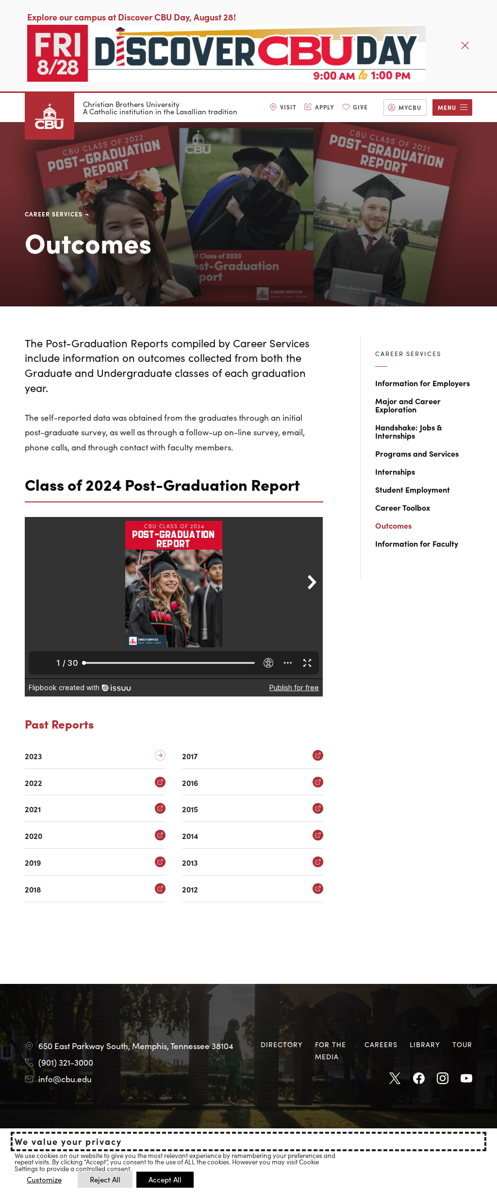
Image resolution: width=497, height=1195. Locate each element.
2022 (33, 783)
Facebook (419, 1078)
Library (425, 1044)
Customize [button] (44, 1179)
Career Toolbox (402, 507)
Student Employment (412, 489)
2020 (33, 836)
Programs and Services (417, 453)
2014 (190, 836)
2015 (190, 809)
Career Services (54, 214)
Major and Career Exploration (408, 404)
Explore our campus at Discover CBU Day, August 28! (131, 17)
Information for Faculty (416, 543)
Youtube (466, 1078)
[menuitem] (283, 107)
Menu (447, 107)
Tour (462, 1044)
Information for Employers (422, 382)
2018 (33, 889)
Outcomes (393, 525)
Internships (395, 471)
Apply (324, 107)
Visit (288, 107)
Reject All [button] (105, 1179)
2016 (190, 783)
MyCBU (409, 107)
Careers (381, 1044)
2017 (190, 756)
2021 (33, 809)
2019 (33, 862)
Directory (282, 1044)
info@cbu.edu (65, 1079)
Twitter (395, 1078)
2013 (190, 862)
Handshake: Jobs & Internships (408, 431)
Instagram (442, 1078)
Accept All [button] (165, 1179)
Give (360, 107)
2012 (190, 889)
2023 (33, 756)
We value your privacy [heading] (68, 1141)
